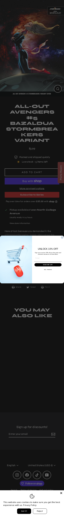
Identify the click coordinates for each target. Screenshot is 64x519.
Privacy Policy (30, 505)
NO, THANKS (48, 269)
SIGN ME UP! (48, 264)
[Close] (61, 493)
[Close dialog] (62, 237)
